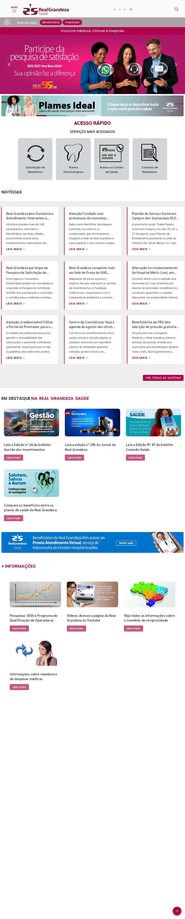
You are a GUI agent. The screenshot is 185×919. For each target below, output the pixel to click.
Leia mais (14, 249)
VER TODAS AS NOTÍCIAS (163, 378)
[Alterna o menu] (14, 9)
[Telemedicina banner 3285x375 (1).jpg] (92, 542)
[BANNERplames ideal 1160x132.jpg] (92, 105)
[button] (9, 64)
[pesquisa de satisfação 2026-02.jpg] (92, 64)
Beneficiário (50, 22)
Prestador (72, 22)
